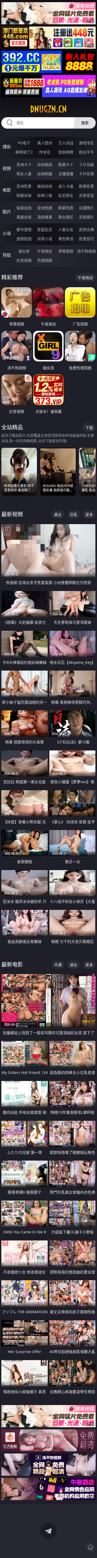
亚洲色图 (44, 207)
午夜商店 (44, 251)
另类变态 (86, 195)
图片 (6, 212)
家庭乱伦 (44, 229)
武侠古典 (86, 229)
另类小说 (44, 238)
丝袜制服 (44, 173)
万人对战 (65, 142)
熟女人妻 (24, 173)
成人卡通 (65, 186)
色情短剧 (44, 260)
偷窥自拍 (24, 207)
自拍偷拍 (44, 164)
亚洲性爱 (24, 186)
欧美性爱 (86, 186)
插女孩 (24, 251)
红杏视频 (24, 260)
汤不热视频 (86, 251)
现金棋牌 (65, 152)
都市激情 (24, 229)
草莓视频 (65, 251)
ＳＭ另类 (86, 173)
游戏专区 (86, 142)
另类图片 (86, 217)
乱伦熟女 (65, 195)
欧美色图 (65, 207)
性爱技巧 (86, 238)
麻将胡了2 (24, 152)
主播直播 (65, 173)
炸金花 (44, 152)
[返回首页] (90, 1547)
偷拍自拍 (44, 186)
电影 (6, 190)
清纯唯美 (44, 217)
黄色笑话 (65, 238)
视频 (6, 168)
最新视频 (12, 514)
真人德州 (44, 142)
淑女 (73, 964)
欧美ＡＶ (65, 164)
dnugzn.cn (48, 109)
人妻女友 (65, 229)
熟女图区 (65, 217)
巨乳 (73, 514)
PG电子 (24, 142)
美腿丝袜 (24, 217)
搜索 (85, 122)
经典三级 (44, 195)
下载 (89, 427)
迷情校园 (24, 238)
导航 (6, 255)
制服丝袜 (24, 195)
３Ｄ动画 (86, 164)
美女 (58, 514)
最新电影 (12, 964)
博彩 (6, 147)
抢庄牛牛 (86, 152)
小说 (6, 233)
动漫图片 (86, 207)
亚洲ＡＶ (24, 164)
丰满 (58, 964)
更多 (89, 514)
